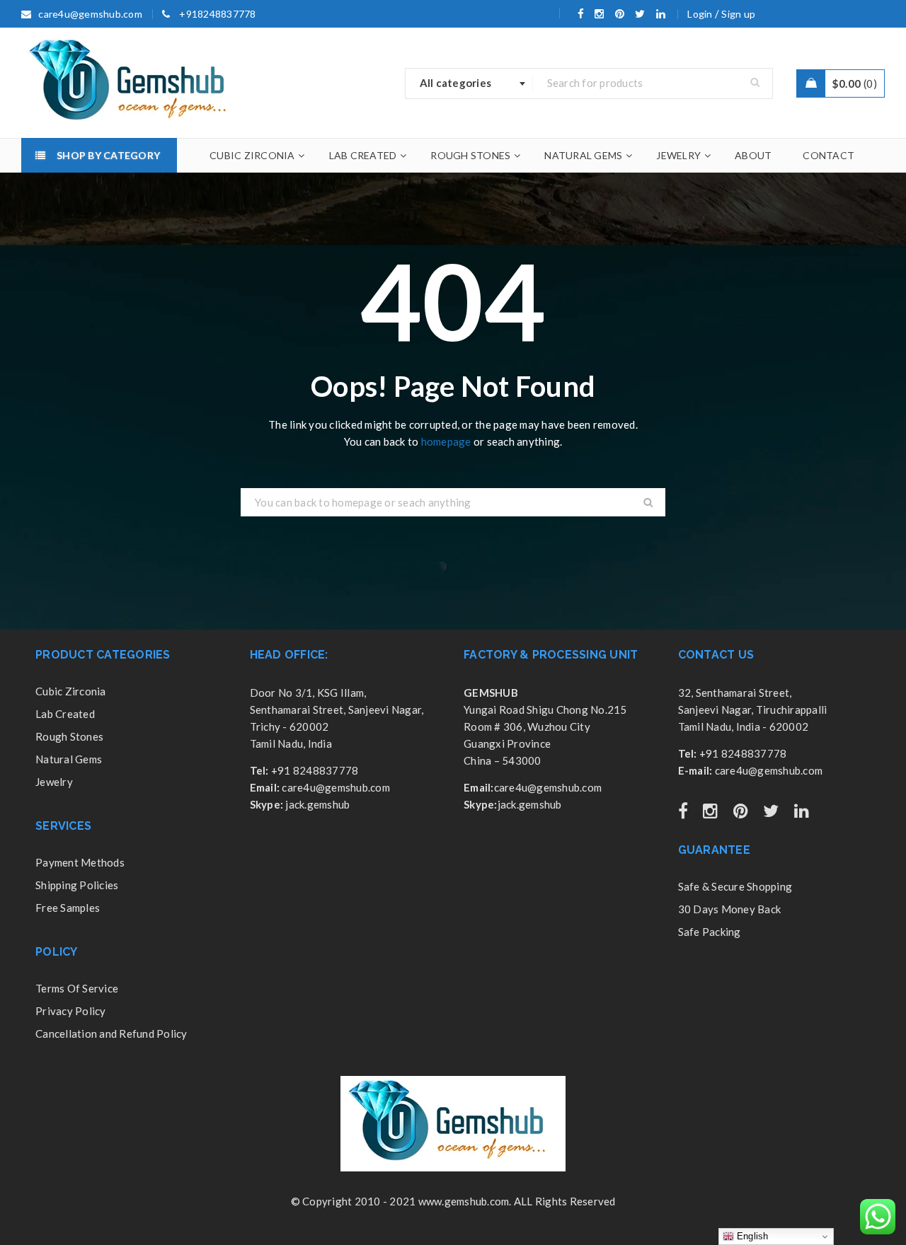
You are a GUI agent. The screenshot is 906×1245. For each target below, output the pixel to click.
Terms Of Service (76, 988)
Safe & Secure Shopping (735, 886)
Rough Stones (69, 736)
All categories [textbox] (456, 82)
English (751, 1236)
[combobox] (469, 83)
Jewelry (54, 781)
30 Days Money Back (729, 909)
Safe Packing (709, 931)
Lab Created (65, 713)
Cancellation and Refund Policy (111, 1033)
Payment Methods (80, 862)
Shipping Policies (76, 885)
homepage (446, 441)
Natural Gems (68, 759)
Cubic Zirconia (70, 691)
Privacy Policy (70, 1010)
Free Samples (67, 907)
